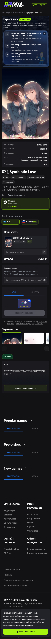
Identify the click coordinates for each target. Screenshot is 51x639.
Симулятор (8, 182)
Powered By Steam (12, 603)
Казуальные (10, 519)
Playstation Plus (11, 549)
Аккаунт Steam (10, 268)
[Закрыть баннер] (45, 33)
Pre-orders (12, 444)
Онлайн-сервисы (10, 540)
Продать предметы (37, 553)
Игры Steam (12, 503)
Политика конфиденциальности (18, 580)
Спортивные (33, 518)
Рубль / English (38, 5)
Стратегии (9, 527)
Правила (8, 575)
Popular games (16, 420)
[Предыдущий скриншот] (4, 348)
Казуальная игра (36, 177)
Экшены (8, 515)
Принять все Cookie (25, 631)
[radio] (25, 204)
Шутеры (31, 526)
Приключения (18, 177)
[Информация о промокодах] (44, 252)
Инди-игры (9, 510)
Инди (5, 177)
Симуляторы (10, 523)
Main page (6, 13)
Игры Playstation (34, 505)
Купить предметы (36, 549)
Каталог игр (18, 13)
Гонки (30, 522)
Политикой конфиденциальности (29, 324)
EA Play (7, 553)
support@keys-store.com (15, 585)
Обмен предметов (34, 540)
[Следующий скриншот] (46, 348)
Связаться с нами (12, 569)
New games (13, 468)
